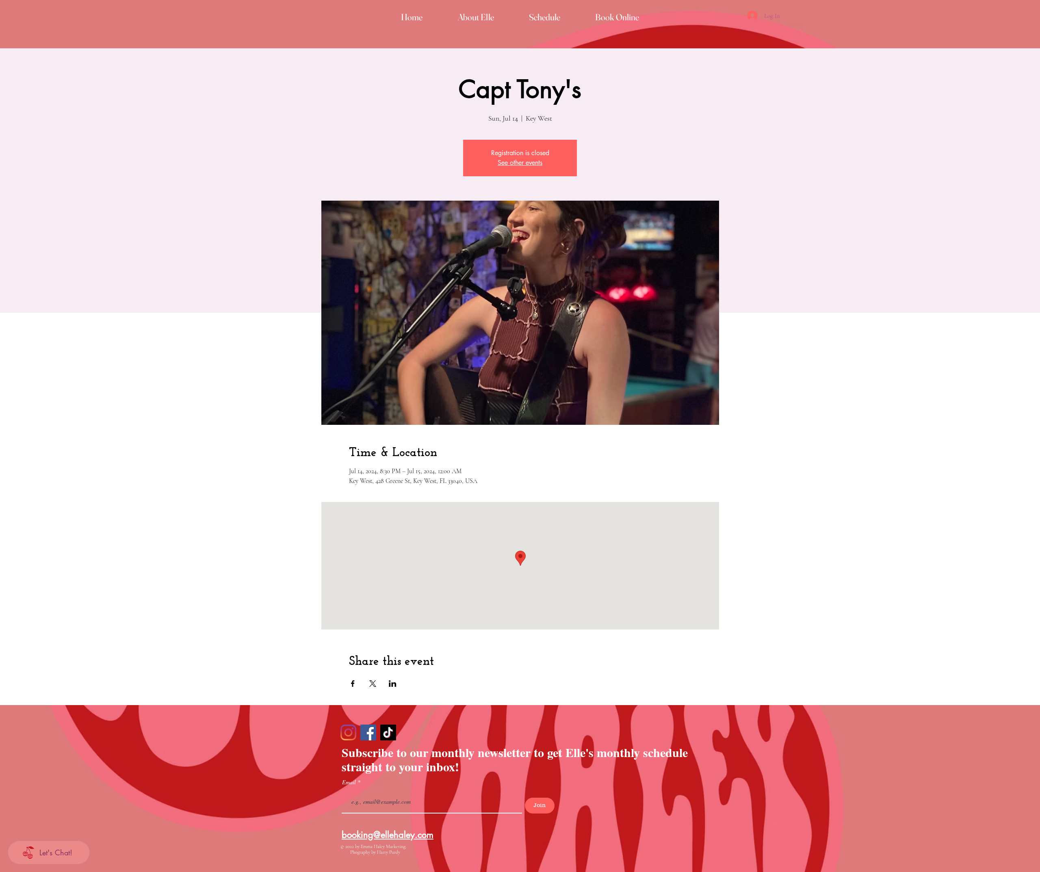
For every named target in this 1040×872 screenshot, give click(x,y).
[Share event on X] (373, 683)
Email (350, 782)
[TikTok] (388, 732)
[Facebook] (368, 732)
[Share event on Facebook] (353, 683)
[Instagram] (348, 732)
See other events (520, 162)
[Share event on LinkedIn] (392, 683)
